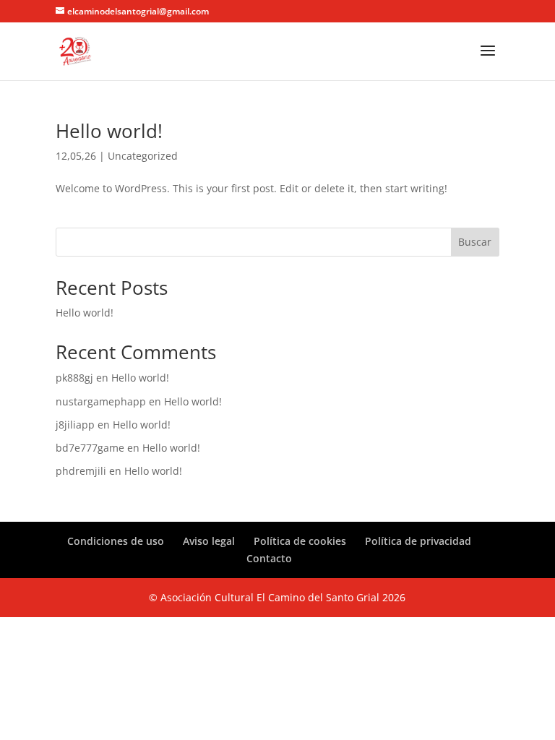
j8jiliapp (75, 424)
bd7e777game (90, 448)
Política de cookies (300, 541)
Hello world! (109, 131)
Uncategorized (143, 156)
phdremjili (81, 471)
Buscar (474, 242)
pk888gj (74, 377)
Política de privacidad (418, 541)
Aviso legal (209, 541)
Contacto (269, 558)
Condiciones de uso (115, 541)
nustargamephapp (101, 401)
